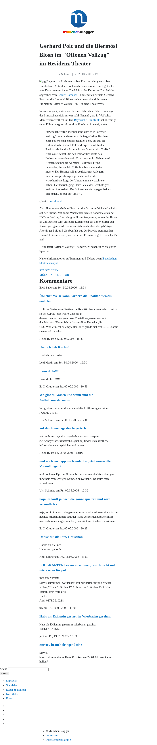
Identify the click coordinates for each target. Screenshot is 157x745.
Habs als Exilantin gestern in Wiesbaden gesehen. (75, 616)
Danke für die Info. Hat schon (61, 537)
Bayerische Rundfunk (87, 120)
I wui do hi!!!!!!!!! (52, 371)
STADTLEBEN (48, 270)
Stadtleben (12, 685)
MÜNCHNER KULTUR (54, 274)
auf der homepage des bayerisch (62, 428)
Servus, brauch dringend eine (60, 645)
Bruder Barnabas (67, 94)
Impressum (52, 735)
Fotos (9, 698)
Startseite (11, 680)
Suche (3, 668)
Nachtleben (12, 694)
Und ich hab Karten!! (54, 347)
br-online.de (56, 201)
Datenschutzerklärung (58, 739)
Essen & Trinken (16, 689)
